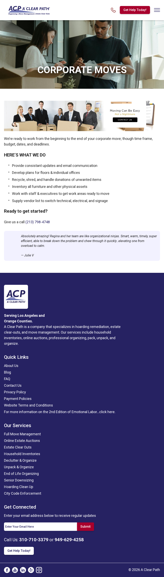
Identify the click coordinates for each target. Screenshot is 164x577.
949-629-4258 (69, 539)
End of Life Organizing (21, 473)
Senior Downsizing (19, 480)
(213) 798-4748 (37, 222)
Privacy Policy (15, 392)
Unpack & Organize (19, 467)
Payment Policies (18, 399)
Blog (7, 372)
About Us (11, 366)
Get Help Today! (134, 10)
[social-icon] (7, 570)
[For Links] (29, 10)
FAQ (7, 379)
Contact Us (13, 385)
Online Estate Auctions (22, 440)
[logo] (16, 296)
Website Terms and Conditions (28, 405)
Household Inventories (22, 454)
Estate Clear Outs (18, 447)
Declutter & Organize (20, 460)
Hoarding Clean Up (18, 487)
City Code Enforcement (22, 493)
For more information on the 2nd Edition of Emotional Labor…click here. (59, 412)
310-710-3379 (33, 539)
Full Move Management (22, 434)
